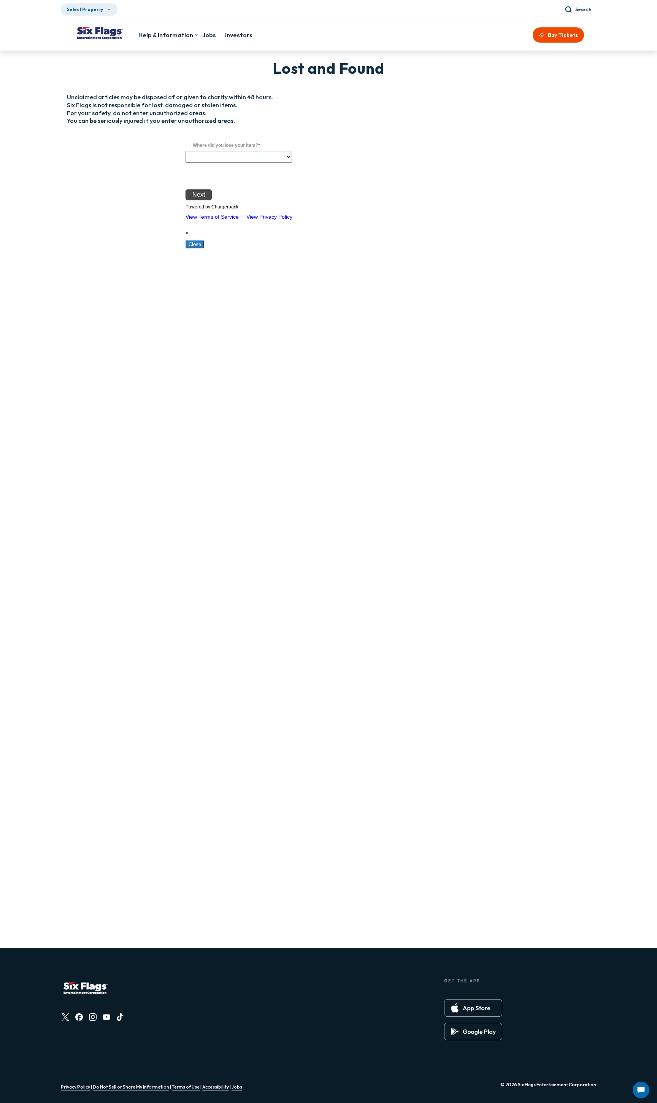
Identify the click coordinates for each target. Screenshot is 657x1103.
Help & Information (165, 35)
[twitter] (65, 1017)
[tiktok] (120, 1017)
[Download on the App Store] (473, 1008)
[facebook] (79, 1017)
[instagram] (92, 1017)
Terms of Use (186, 1087)
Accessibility (215, 1087)
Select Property (85, 9)
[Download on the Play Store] (473, 1031)
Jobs (237, 1087)
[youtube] (106, 1017)
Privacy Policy (75, 1087)
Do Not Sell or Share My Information (131, 1087)
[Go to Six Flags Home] (99, 34)
